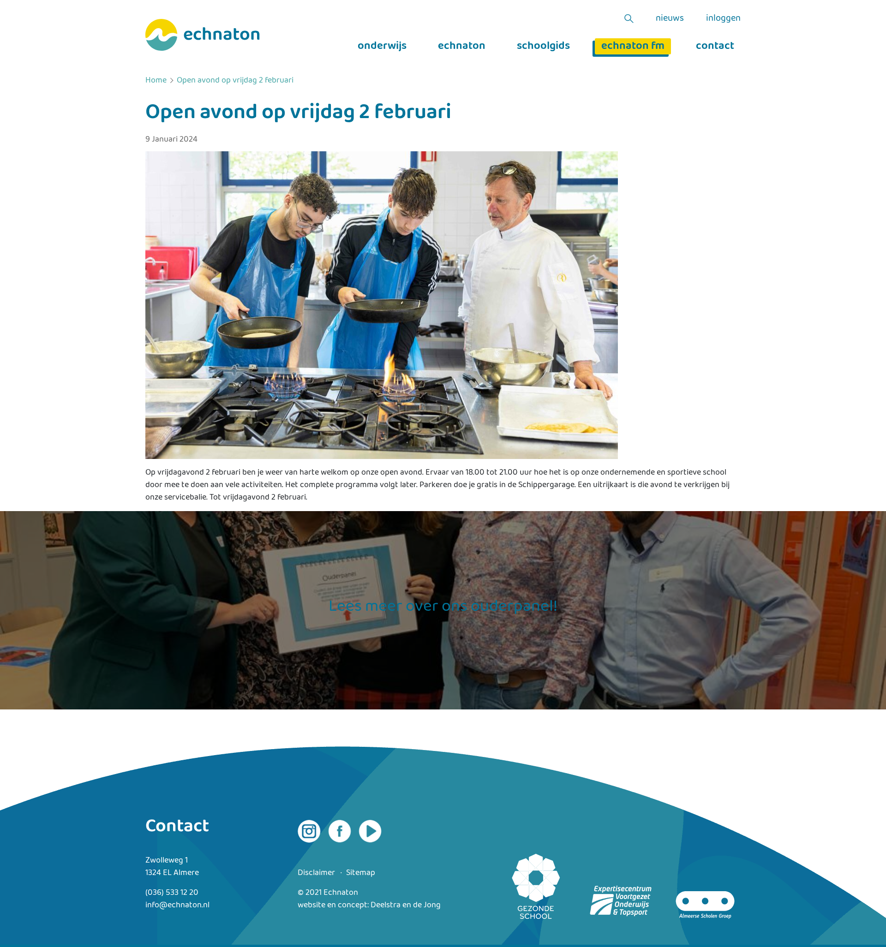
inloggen (723, 18)
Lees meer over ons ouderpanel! (443, 606)
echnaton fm (632, 46)
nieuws (670, 18)
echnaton (461, 46)
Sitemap (360, 873)
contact (715, 46)
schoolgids (543, 46)
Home (156, 81)
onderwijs (382, 46)
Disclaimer (316, 873)
